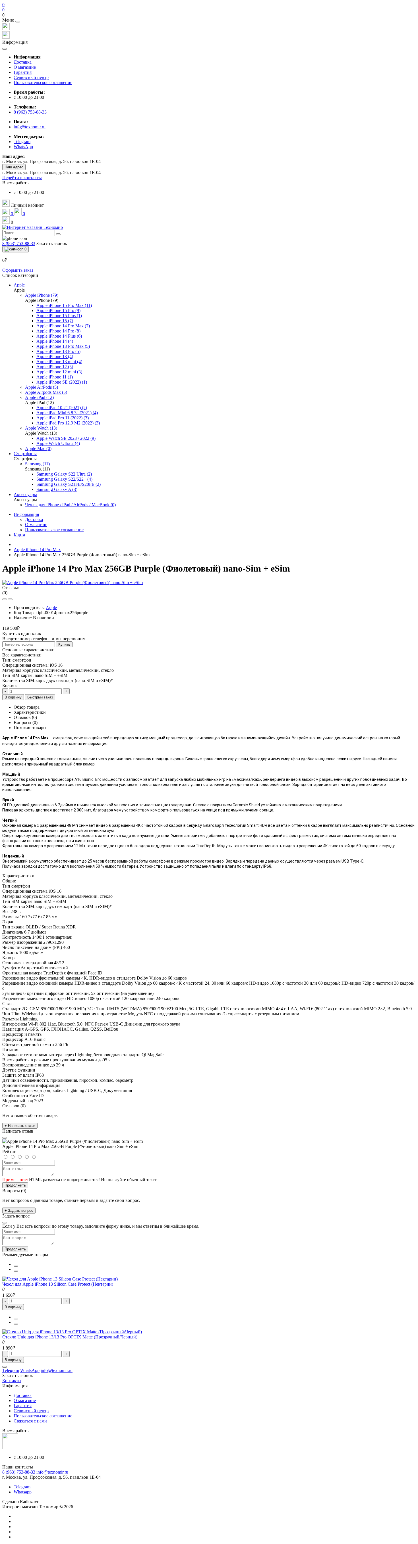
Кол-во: (9, 685)
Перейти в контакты (22, 177)
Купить (64, 644)
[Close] (17, 21)
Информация (26, 514)
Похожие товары (30, 727)
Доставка (23, 62)
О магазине (25, 67)
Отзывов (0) (25, 717)
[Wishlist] (4, 599)
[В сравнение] (16, 1271)
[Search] (58, 234)
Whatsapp (23, 1491)
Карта (19, 534)
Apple (51, 607)
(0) (4, 592)
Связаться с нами (30, 1421)
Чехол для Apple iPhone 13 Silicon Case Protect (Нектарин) (57, 1284)
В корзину (13, 697)
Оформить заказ (17, 270)
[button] (209, 15)
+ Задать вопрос (19, 1210)
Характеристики (30, 712)
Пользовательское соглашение (43, 82)
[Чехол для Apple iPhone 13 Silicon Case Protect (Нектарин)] (60, 1279)
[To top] (4, 1367)
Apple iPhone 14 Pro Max (37, 549)
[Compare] (10, 599)
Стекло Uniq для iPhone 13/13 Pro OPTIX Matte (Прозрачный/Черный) (69, 1336)
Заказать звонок (51, 243)
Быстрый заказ (40, 697)
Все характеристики (22, 654)
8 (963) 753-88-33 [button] (18, 1472)
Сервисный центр (31, 77)
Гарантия (23, 72)
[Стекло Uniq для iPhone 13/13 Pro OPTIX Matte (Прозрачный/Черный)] (72, 1331)
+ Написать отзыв (20, 1126)
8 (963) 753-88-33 (30, 112)
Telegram (22, 1486)
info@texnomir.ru (29, 126)
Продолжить (15, 1185)
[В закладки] (16, 1266)
